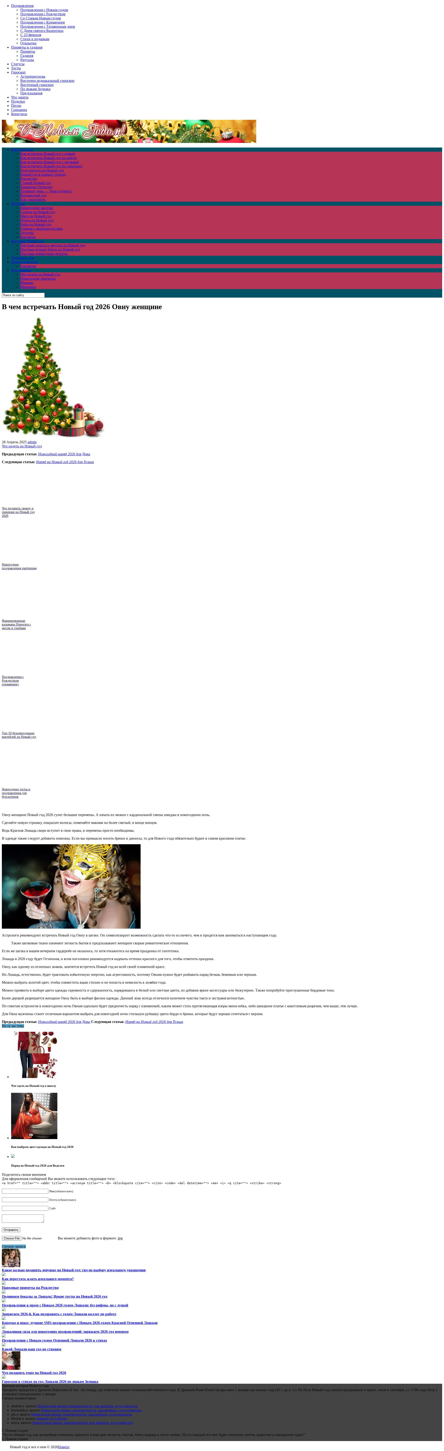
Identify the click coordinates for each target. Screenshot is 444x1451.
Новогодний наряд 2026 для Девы (64, 454)
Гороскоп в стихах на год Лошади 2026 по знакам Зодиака (50, 1381)
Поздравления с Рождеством (42, 14)
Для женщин (21, 270)
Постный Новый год (27, 241)
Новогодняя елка (24, 262)
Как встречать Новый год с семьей (47, 154)
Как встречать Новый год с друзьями (49, 162)
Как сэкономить (33, 199)
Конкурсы (19, 114)
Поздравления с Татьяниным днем (47, 26)
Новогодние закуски (36, 208)
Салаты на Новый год (37, 212)
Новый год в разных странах (43, 174)
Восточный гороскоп (37, 85)
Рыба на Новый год (35, 224)
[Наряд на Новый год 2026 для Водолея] (13, 1156)
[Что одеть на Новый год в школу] (34, 1077)
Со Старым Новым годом (40, 18)
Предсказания (31, 93)
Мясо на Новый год (36, 216)
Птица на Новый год (36, 220)
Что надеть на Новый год (40, 274)
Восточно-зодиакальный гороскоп (47, 81)
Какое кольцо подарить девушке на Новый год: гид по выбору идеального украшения (74, 1270)
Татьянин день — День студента (45, 191)
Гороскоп (18, 72)
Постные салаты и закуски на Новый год (52, 245)
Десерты (27, 233)
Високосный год (33, 195)
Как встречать (22, 149)
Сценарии (19, 110)
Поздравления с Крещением (42, 22)
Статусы (18, 64)
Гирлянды (28, 266)
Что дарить (19, 97)
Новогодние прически (38, 278)
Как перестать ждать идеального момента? (38, 1279)
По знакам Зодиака (35, 89)
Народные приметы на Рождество (30, 1288)
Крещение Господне (36, 187)
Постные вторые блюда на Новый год (50, 249)
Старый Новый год (35, 183)
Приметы (27, 51)
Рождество (28, 179)
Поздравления (22, 6)
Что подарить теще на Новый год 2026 (34, 1373)
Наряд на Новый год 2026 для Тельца (65, 462)
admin (32, 442)
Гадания (26, 56)
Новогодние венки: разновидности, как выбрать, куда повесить (87, 1406)
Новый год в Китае (52, 1418)
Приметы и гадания (26, 47)
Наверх (64, 1447)
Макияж (26, 283)
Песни (16, 106)
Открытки (28, 43)
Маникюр (28, 287)
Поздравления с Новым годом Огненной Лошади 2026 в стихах (54, 1340)
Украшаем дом (22, 258)
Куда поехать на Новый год (42, 170)
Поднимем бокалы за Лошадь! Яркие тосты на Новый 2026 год (54, 1296)
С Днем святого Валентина (41, 31)
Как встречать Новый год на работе (48, 158)
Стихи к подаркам (34, 39)
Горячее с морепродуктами (41, 229)
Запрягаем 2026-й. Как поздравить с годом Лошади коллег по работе (59, 1314)
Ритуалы (27, 60)
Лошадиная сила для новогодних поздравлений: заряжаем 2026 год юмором (65, 1332)
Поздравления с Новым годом (44, 10)
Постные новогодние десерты (44, 254)
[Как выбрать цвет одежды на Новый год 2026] (34, 1138)
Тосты (16, 68)
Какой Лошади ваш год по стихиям (31, 1349)
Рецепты (18, 204)
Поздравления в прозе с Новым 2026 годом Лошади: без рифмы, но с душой (65, 1305)
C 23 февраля (30, 35)
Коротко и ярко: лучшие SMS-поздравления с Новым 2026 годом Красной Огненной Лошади (79, 1323)
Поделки (18, 101)
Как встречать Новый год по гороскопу (51, 166)
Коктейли (28, 237)
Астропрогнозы (32, 76)
